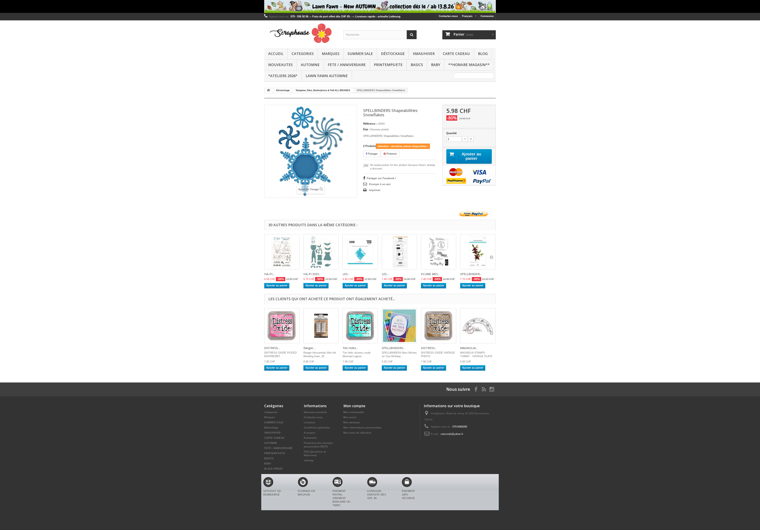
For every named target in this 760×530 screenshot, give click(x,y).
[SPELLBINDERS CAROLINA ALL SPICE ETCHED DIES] (477, 251)
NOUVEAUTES (280, 64)
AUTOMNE (310, 64)
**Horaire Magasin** (469, 64)
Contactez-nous (448, 16)
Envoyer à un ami (380, 184)
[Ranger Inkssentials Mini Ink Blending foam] (321, 325)
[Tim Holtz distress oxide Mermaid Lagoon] (360, 325)
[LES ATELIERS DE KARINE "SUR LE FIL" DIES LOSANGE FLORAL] (360, 251)
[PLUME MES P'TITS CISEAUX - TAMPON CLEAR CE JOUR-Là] (438, 251)
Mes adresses (351, 422)
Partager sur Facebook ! (381, 178)
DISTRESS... (272, 348)
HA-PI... (269, 274)
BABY (435, 64)
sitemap (309, 460)
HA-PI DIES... (312, 274)
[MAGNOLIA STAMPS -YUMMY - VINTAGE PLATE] (477, 325)
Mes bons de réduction (357, 432)
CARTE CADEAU (456, 53)
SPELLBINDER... (471, 274)
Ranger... (309, 348)
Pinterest (391, 153)
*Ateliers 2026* (282, 75)
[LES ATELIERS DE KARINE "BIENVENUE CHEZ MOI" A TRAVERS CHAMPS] (399, 251)
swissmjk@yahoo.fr (452, 434)
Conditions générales (317, 427)
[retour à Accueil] (268, 90)
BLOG (483, 53)
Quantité (451, 133)
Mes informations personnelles (362, 427)
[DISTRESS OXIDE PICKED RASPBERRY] (281, 325)
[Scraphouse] (300, 33)
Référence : (370, 123)
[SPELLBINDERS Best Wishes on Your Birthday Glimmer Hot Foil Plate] (399, 325)
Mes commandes (353, 412)
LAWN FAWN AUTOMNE (327, 75)
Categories (303, 53)
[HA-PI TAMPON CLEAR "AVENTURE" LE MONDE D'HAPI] (281, 251)
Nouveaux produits (315, 412)
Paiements (310, 437)
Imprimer (374, 190)
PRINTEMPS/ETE (388, 64)
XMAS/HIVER (424, 53)
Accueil (275, 53)
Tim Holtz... (350, 348)
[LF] (380, 6)
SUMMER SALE (360, 53)
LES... (346, 274)
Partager (372, 153)
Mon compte (354, 405)
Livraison (309, 422)
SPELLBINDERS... (393, 348)
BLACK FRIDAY (273, 468)
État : (366, 129)
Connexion (487, 16)
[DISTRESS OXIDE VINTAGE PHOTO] (438, 325)
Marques (330, 53)
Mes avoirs (350, 417)
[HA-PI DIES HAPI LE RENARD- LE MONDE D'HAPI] (321, 251)
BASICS (417, 64)
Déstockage (393, 53)
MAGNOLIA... (468, 348)
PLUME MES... (430, 274)
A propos (309, 432)
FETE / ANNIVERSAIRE (347, 64)
